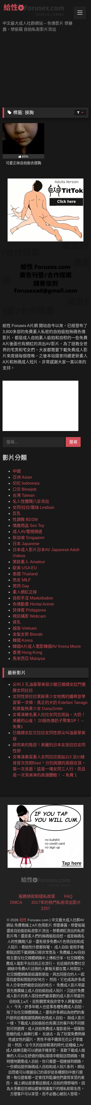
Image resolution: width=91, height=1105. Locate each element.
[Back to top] (75, 1090)
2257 (45, 908)
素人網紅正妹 (25, 592)
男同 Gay (21, 586)
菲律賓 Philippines (29, 610)
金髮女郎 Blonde (28, 634)
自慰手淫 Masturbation (33, 598)
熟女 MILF (22, 580)
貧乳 (17, 622)
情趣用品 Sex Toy (28, 525)
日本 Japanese (26, 544)
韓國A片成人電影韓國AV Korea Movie (47, 646)
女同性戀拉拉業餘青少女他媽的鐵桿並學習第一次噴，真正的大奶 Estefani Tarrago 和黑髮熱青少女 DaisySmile (50, 702)
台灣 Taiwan (24, 495)
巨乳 (17, 513)
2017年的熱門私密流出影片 (56, 902)
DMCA (16, 902)
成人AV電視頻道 (27, 531)
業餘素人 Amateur (29, 562)
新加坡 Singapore (28, 538)
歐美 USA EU (25, 568)
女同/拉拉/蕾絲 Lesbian (33, 507)
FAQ (68, 896)
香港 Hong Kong (27, 652)
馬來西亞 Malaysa (29, 658)
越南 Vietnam (25, 628)
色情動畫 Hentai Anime (33, 604)
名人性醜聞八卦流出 (31, 501)
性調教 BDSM (25, 519)
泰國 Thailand (25, 574)
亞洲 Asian (22, 477)
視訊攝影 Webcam (29, 616)
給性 (23, 920)
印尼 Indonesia (26, 483)
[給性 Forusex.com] (37, 11)
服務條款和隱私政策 (37, 896)
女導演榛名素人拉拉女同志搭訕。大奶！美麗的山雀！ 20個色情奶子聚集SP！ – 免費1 (49, 720)
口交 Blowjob (24, 489)
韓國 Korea (23, 640)
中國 (17, 471)
